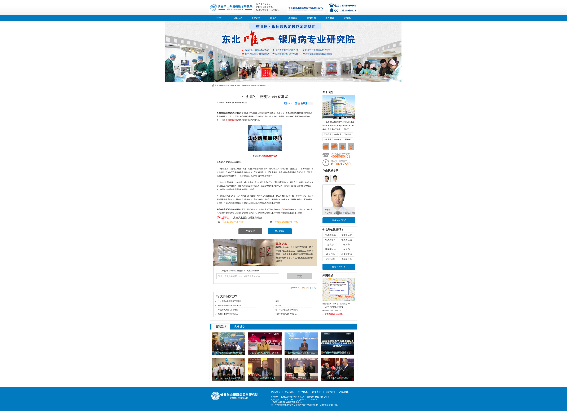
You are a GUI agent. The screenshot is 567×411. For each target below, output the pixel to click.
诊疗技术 (348, 134)
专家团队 (255, 18)
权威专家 (337, 134)
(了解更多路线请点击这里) (332, 314)
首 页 (218, 18)
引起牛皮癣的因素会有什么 (286, 314)
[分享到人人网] (305, 103)
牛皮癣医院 (330, 235)
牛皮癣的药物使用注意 (286, 222)
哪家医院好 (330, 249)
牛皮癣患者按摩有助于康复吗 (229, 301)
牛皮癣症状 (346, 240)
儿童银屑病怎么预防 (232, 222)
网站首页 (276, 392)
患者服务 (329, 18)
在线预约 (250, 231)
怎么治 (330, 244)
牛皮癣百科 (224, 85)
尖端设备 (239, 326)
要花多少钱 (346, 259)
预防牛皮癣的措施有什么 (228, 314)
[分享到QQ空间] (295, 103)
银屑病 (346, 244)
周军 (277, 301)
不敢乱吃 (330, 259)
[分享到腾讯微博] (302, 103)
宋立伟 (278, 305)
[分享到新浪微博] (299, 103)
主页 (216, 85)
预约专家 (280, 231)
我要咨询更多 (339, 267)
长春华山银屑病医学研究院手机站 (286, 402)
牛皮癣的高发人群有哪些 (228, 310)
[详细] (346, 129)
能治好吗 (330, 254)
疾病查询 (292, 18)
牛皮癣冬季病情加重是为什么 (229, 305)
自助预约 (330, 392)
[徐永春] (338, 186)
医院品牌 (237, 18)
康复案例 (311, 18)
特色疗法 (274, 18)
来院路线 (348, 18)
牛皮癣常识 (235, 85)
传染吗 (346, 249)
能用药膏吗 (346, 254)
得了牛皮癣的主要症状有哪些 (286, 310)
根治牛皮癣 (346, 235)
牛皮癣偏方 (330, 240)
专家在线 (327, 139)
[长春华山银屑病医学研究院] (283, 51)
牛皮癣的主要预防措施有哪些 (246, 217)
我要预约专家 (339, 220)
